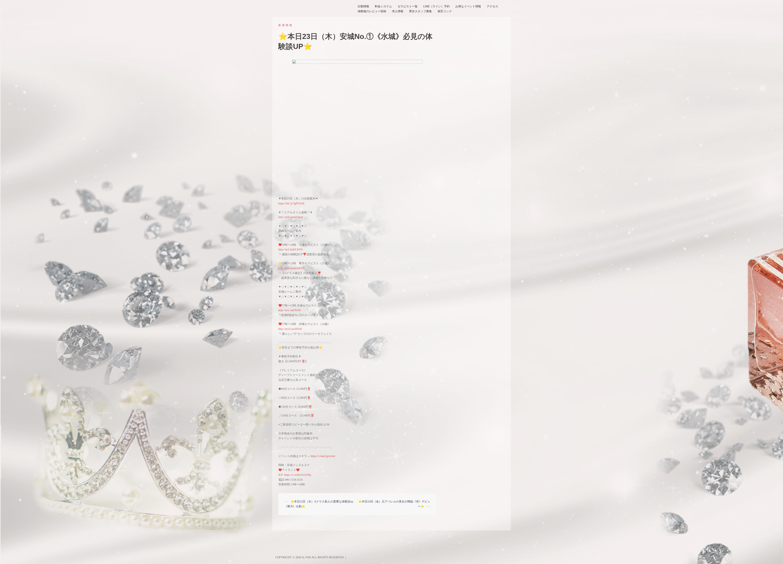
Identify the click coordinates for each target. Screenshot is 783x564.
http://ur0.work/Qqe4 (290, 217)
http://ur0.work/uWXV (291, 268)
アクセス (492, 6)
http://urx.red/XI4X (289, 310)
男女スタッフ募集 (420, 11)
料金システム (383, 6)
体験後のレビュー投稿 (372, 11)
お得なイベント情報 (468, 6)
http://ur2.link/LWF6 (290, 249)
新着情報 (285, 25)
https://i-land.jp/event (323, 456)
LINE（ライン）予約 (436, 6)
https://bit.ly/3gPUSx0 (291, 203)
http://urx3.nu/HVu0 (290, 328)
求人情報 (397, 11)
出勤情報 (363, 6)
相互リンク (445, 11)
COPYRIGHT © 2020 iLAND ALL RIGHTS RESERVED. (310, 557)
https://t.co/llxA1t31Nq (297, 474)
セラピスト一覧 (408, 6)
